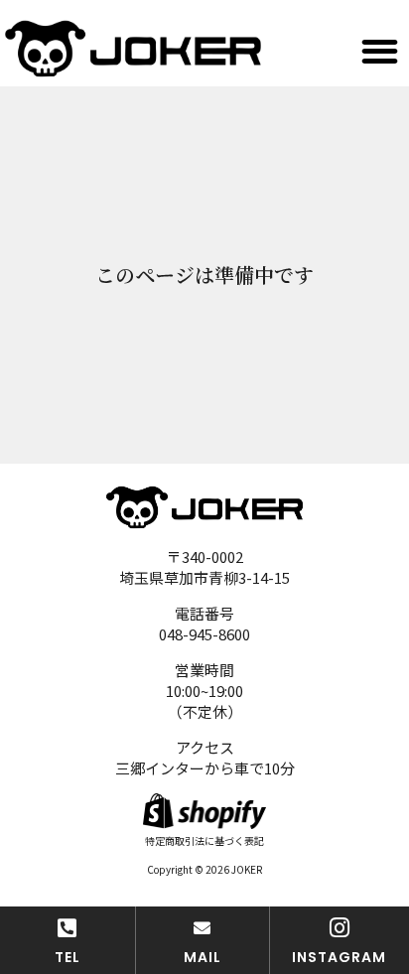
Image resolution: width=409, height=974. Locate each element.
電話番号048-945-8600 (204, 623)
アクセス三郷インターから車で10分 (205, 757)
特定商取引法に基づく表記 (204, 840)
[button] (379, 52)
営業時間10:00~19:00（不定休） (204, 690)
